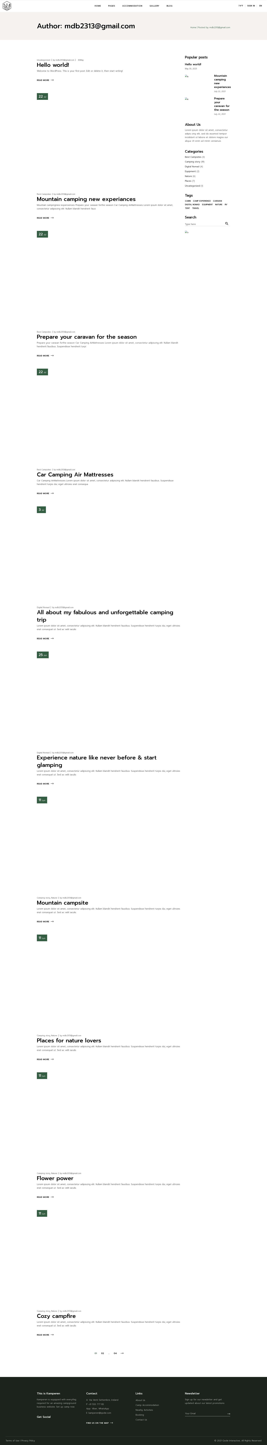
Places (188, 181)
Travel (195, 208)
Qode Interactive (231, 1440)
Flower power (55, 1178)
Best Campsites (44, 194)
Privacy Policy (28, 1440)
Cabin (188, 201)
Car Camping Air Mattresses (75, 474)
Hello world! (53, 65)
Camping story (43, 898)
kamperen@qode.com (100, 1412)
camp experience (202, 201)
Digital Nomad (43, 607)
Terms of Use (12, 1440)
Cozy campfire (56, 1316)
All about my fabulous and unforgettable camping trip (105, 616)
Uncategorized (43, 60)
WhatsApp (103, 1408)
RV (226, 204)
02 (102, 1353)
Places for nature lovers (69, 1040)
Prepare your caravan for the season (87, 337)
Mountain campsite (62, 902)
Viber (94, 1408)
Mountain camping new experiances (86, 199)
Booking (140, 1414)
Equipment (190, 171)
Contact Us (141, 1419)
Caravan (217, 201)
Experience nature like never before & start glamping (97, 761)
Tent (187, 208)
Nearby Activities (144, 1410)
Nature (54, 898)
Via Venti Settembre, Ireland (103, 1399)
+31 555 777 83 (96, 1404)
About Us (140, 1400)
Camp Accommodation (147, 1405)
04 (115, 1353)
